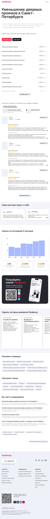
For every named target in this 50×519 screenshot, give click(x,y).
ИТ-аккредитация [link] (39, 473)
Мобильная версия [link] (7, 482)
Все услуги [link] (4, 473)
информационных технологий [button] (9, 511)
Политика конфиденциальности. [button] (15, 514)
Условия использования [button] (8, 478)
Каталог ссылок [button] (6, 480)
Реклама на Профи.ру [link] (40, 476)
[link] (7, 39)
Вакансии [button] (37, 482)
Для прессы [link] (38, 478)
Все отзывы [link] (5, 476)
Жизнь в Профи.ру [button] (39, 485)
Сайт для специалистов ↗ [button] (25, 471)
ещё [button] (22, 217)
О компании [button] (38, 471)
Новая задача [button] (5, 471)
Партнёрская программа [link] (41, 480)
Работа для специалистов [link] (25, 476)
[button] (43, 117)
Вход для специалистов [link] (24, 473)
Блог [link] (36, 487)
